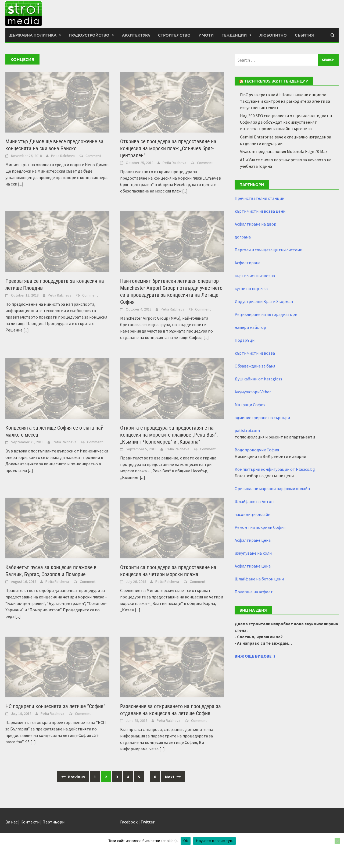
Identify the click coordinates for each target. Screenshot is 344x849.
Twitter (148, 822)
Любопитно (273, 35)
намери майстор (250, 327)
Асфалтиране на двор (255, 224)
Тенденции (234, 35)
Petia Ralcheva (63, 155)
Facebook (129, 822)
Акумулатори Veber (253, 391)
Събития (304, 35)
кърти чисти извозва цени (260, 211)
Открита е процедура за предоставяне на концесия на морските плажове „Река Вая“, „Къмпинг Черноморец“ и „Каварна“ (169, 434)
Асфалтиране (247, 262)
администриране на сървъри (262, 417)
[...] (20, 184)
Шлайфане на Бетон (254, 501)
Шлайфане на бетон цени (259, 579)
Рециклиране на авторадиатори (266, 314)
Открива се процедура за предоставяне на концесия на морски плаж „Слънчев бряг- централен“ (168, 148)
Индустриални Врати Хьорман (264, 301)
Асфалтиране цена (253, 540)
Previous (76, 776)
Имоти (206, 35)
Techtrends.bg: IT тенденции (276, 81)
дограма (243, 237)
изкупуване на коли (253, 553)
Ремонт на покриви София (260, 527)
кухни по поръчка (251, 288)
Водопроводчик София (257, 449)
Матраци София (250, 404)
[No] (337, 841)
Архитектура (136, 35)
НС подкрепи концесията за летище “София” (55, 706)
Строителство (174, 35)
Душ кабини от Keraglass (258, 378)
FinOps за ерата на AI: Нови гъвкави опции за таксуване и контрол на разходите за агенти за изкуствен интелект (285, 101)
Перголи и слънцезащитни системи (268, 249)
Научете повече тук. (214, 841)
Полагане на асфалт (254, 591)
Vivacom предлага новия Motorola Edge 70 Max (283, 151)
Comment (93, 155)
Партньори (53, 822)
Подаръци (245, 340)
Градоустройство (89, 35)
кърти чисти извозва (255, 275)
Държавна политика (32, 35)
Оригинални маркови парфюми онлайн (272, 488)
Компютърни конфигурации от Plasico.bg (275, 469)
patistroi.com (247, 430)
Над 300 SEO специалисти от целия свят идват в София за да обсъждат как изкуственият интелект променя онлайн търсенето (286, 122)
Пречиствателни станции (259, 198)
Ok (185, 841)
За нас (11, 822)
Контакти (30, 822)
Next (170, 776)
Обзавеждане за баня (255, 366)
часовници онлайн (252, 514)
